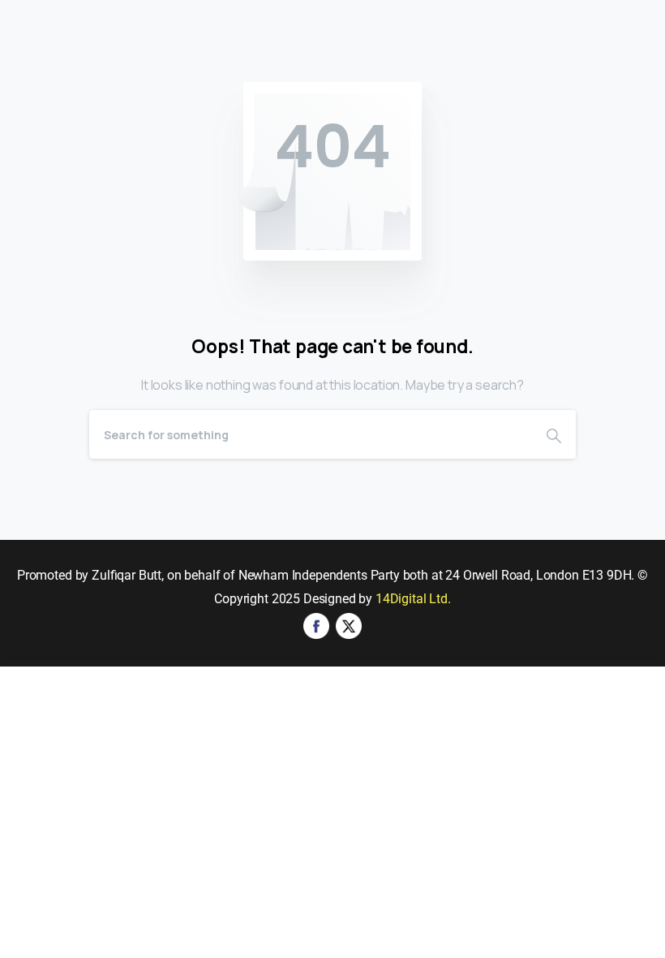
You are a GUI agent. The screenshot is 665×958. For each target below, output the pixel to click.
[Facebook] (316, 624)
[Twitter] (348, 624)
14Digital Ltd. (413, 598)
